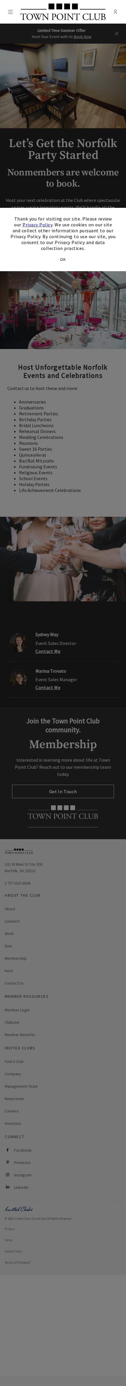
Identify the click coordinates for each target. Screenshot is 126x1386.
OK (63, 259)
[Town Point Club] (62, 12)
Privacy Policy (37, 225)
